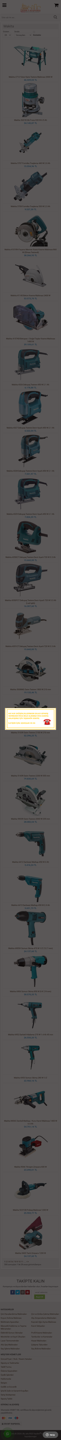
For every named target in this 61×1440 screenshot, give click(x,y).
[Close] (51, 711)
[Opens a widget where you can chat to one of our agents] (50, 1435)
